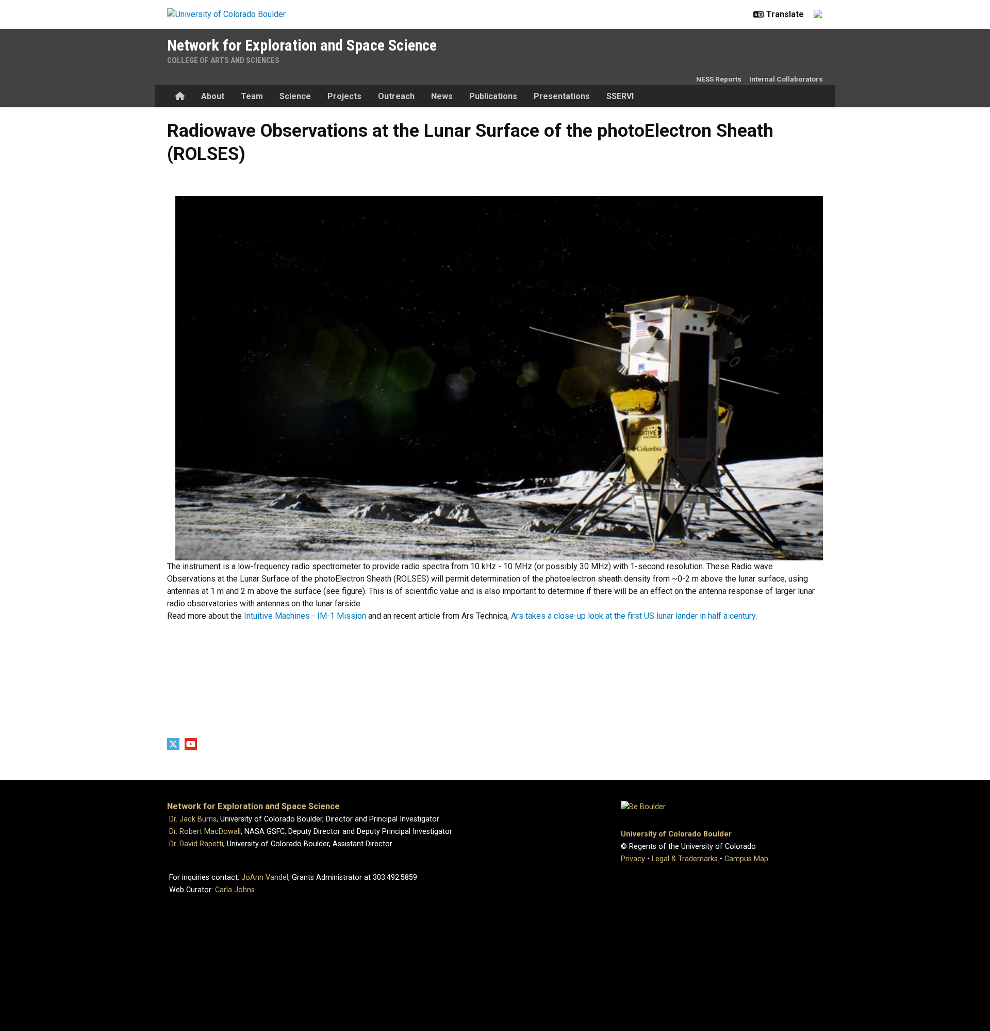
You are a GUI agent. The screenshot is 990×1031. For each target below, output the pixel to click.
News (442, 96)
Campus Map (746, 859)
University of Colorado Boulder (676, 834)
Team (252, 96)
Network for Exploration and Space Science (302, 45)
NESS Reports (718, 79)
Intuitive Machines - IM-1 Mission (305, 616)
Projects (344, 96)
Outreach (396, 96)
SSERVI (620, 96)
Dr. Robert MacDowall (205, 831)
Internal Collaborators (786, 79)
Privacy (633, 859)
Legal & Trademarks (685, 859)
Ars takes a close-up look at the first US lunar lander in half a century (633, 616)
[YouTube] (191, 744)
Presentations (562, 96)
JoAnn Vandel (264, 877)
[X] (173, 744)
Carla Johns (235, 889)
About (212, 96)
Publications (493, 96)
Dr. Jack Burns (193, 819)
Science (295, 96)
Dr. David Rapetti (196, 844)
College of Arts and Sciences (223, 60)
